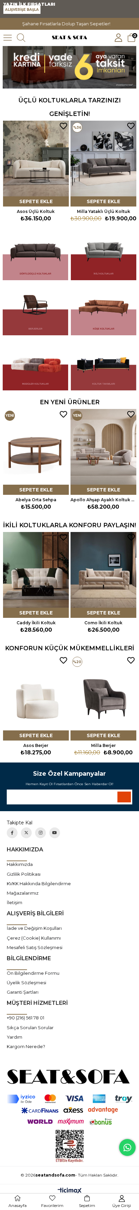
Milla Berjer (103, 745)
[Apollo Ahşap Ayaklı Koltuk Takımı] (37, 452)
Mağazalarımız (22, 893)
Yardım (14, 1037)
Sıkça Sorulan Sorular (30, 1027)
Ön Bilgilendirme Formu (33, 973)
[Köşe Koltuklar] (103, 309)
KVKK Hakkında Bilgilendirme (39, 883)
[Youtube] (54, 832)
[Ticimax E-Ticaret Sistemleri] (70, 1191)
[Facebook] (12, 832)
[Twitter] (26, 832)
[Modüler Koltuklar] (35, 364)
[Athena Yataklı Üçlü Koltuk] (103, 164)
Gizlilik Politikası (23, 874)
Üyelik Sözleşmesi (26, 982)
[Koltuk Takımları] (103, 364)
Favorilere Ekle (63, 126)
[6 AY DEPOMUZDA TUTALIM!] (69, 67)
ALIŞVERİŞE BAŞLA (22, 9)
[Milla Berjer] (103, 698)
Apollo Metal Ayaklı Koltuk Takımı (104, 499)
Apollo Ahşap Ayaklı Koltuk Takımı (37, 499)
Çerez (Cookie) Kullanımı (34, 938)
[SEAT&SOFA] (69, 1076)
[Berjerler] (35, 309)
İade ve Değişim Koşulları (34, 928)
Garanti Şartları (22, 992)
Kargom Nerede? (26, 1046)
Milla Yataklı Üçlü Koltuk (36, 211)
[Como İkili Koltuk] (37, 575)
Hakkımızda (20, 864)
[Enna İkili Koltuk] (104, 575)
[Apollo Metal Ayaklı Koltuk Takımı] (104, 452)
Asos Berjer (35, 745)
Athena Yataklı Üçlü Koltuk (103, 211)
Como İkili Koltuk (37, 622)
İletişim (14, 902)
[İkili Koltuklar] (103, 254)
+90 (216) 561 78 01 (25, 1017)
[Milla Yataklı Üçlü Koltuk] (36, 164)
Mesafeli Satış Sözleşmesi (34, 947)
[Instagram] (40, 832)
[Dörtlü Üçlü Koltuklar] (35, 254)
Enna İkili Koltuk (104, 622)
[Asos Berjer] (36, 698)
